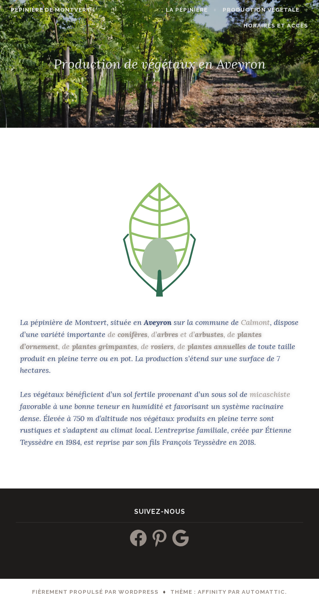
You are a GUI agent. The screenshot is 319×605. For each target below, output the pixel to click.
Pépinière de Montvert (51, 10)
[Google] (181, 538)
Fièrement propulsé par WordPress (95, 592)
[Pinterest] (159, 538)
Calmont (255, 322)
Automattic (263, 592)
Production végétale (261, 10)
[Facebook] (138, 538)
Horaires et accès (275, 25)
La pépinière (187, 10)
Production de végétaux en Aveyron (160, 63)
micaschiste (270, 394)
